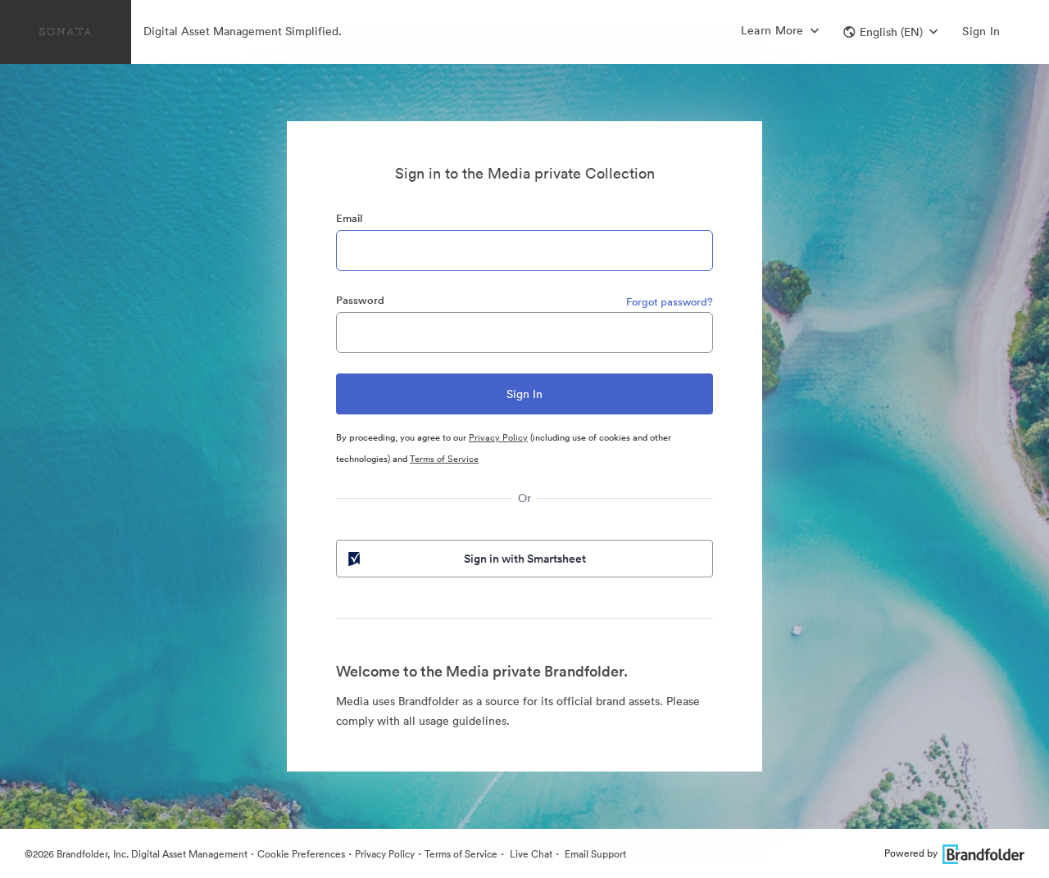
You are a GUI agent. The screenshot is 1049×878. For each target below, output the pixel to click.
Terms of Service (444, 458)
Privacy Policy (498, 437)
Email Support (594, 854)
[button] (890, 32)
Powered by (911, 853)
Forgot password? (669, 302)
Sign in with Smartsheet (525, 558)
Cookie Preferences (301, 854)
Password (360, 300)
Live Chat (529, 854)
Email (349, 218)
